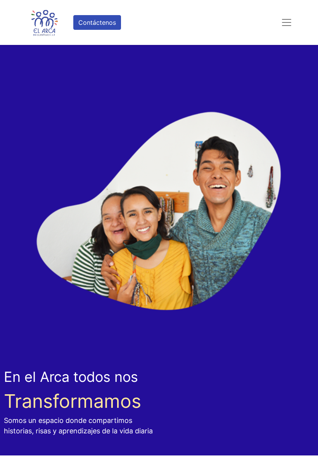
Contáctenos (97, 22)
